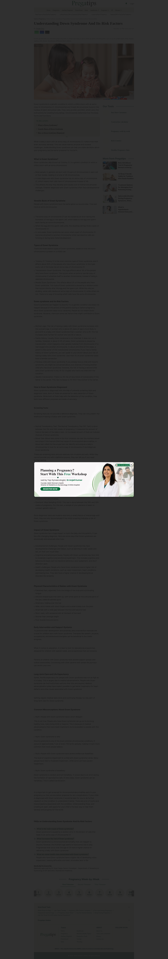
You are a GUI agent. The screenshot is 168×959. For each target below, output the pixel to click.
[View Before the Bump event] (84, 479)
